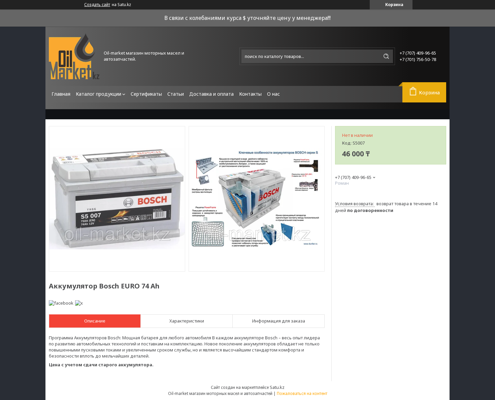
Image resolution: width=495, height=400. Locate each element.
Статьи (175, 94)
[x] (79, 303)
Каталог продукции (98, 94)
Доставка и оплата (211, 94)
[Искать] (386, 56)
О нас (273, 94)
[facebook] (61, 303)
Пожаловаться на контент (302, 393)
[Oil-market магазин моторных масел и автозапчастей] (74, 56)
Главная (61, 94)
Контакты (250, 94)
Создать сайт (97, 4)
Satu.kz (277, 387)
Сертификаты (146, 94)
